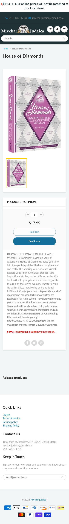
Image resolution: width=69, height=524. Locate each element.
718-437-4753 (18, 17)
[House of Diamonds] (34, 114)
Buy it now (34, 241)
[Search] (64, 38)
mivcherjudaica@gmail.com (48, 17)
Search (6, 414)
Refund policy (10, 421)
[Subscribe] (62, 477)
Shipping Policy (11, 425)
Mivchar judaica (38, 499)
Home (5, 48)
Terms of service (11, 418)
